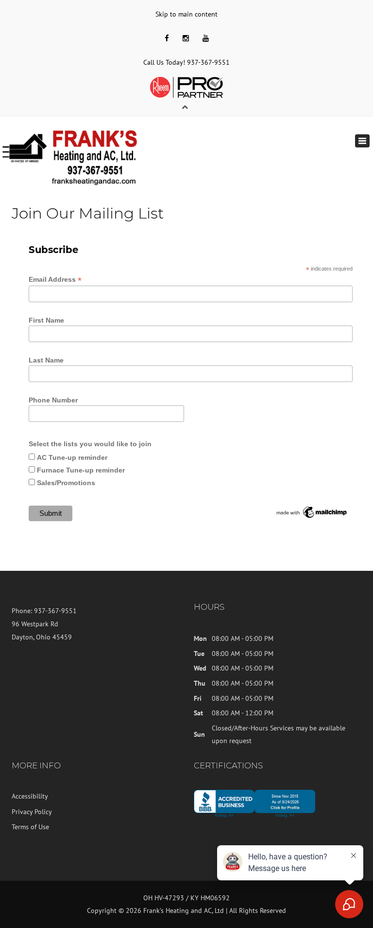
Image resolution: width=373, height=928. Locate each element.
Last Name (46, 360)
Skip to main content (186, 14)
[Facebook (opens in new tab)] (167, 38)
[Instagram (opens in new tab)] (186, 38)
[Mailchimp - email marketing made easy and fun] (312, 511)
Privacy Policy (32, 811)
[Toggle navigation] (362, 140)
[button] (181, 107)
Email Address (55, 279)
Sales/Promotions (66, 483)
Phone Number (53, 400)
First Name (46, 320)
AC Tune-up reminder (72, 457)
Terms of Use (30, 826)
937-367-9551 (208, 62)
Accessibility (30, 796)
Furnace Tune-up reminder (81, 470)
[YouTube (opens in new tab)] (206, 38)
